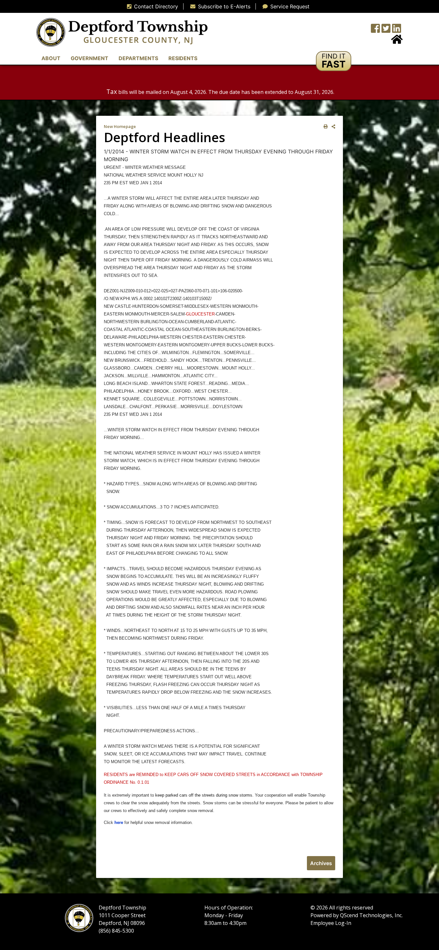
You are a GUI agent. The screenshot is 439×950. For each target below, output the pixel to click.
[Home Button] (397, 41)
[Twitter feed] (385, 30)
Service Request (289, 6)
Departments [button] (138, 58)
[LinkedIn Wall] (396, 30)
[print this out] (324, 126)
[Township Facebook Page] (375, 30)
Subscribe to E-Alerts (224, 6)
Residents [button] (182, 58)
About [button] (50, 58)
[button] (334, 61)
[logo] (122, 32)
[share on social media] (332, 126)
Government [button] (89, 58)
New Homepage (120, 126)
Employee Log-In (330, 923)
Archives (321, 863)
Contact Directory (156, 6)
